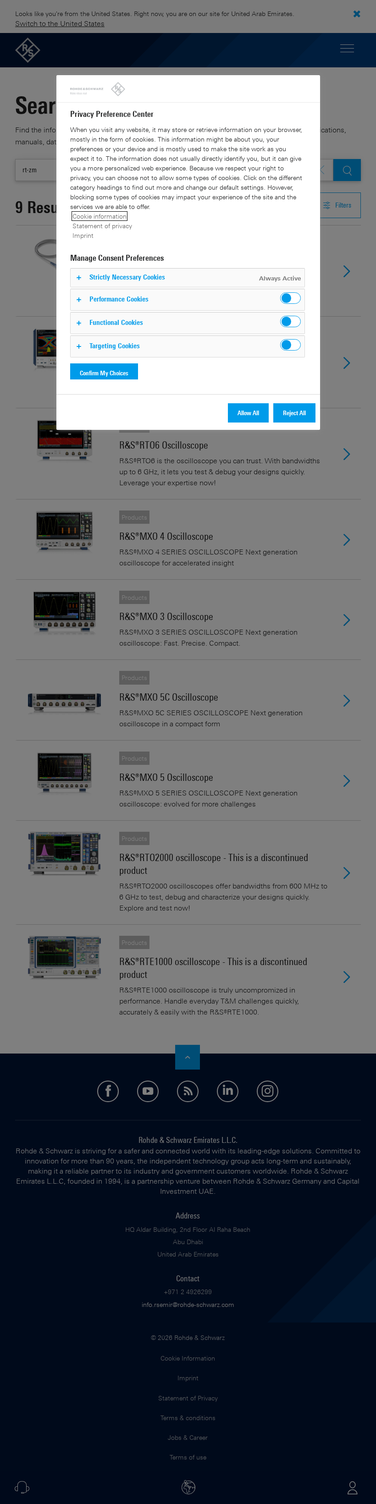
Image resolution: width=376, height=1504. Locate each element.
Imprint (83, 235)
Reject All (294, 413)
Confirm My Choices (104, 373)
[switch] (290, 298)
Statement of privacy (102, 226)
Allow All (248, 413)
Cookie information (99, 216)
